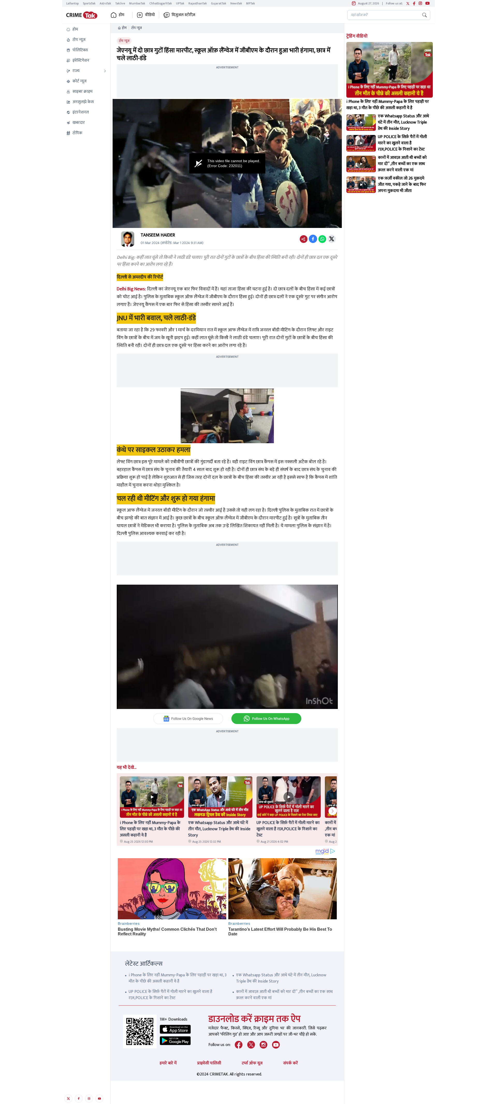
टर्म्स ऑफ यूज (252, 1063)
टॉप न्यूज (136, 28)
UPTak (180, 3)
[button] (86, 29)
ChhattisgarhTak (160, 3)
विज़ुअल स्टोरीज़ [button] (183, 15)
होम (124, 28)
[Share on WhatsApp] (322, 239)
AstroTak (105, 3)
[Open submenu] (105, 71)
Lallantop (72, 3)
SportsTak (89, 3)
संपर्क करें (290, 1063)
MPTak (250, 3)
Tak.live (120, 3)
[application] (227, 163)
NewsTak (236, 3)
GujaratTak (218, 3)
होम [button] (121, 15)
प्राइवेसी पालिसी (209, 1063)
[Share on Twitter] (331, 239)
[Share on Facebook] (313, 239)
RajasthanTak (197, 3)
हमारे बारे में (168, 1063)
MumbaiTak (137, 3)
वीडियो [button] (150, 15)
